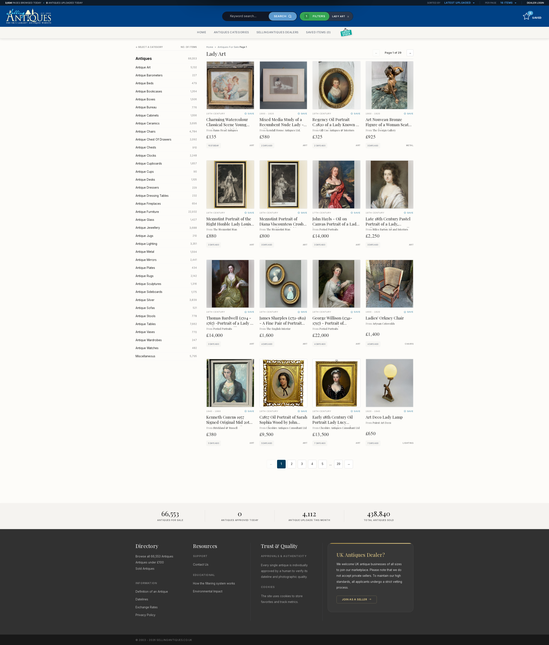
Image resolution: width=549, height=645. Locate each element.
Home (209, 46)
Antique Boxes (166, 99)
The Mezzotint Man (225, 229)
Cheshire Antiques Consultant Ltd (286, 428)
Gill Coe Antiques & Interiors (336, 130)
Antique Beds (166, 83)
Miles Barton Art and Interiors (390, 229)
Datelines (142, 599)
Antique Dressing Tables (166, 195)
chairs (409, 344)
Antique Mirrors (166, 260)
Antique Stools (166, 316)
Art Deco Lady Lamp (384, 417)
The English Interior (278, 328)
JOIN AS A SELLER (355, 599)
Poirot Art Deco (382, 422)
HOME (201, 32)
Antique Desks (166, 179)
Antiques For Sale (228, 46)
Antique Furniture (166, 211)
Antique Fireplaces (166, 203)
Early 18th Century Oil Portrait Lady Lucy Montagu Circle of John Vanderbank (333, 424)
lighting (408, 443)
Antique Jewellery (166, 227)
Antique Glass (166, 219)
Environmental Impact (207, 591)
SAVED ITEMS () (318, 32)
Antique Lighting (166, 243)
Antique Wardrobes (166, 340)
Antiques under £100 (150, 562)
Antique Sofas (166, 308)
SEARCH (280, 16)
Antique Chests (166, 147)
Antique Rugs (166, 276)
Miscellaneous (166, 356)
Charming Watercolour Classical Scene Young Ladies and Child (227, 124)
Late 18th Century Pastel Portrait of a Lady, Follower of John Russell (388, 224)
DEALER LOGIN (535, 2)
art (252, 145)
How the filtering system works (214, 583)
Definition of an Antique (152, 591)
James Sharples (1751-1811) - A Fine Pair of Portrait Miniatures (282, 323)
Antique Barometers (166, 75)
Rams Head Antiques (225, 130)
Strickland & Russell (225, 428)
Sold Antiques (145, 568)
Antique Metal (166, 251)
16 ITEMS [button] (507, 2)
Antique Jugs (166, 236)
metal (409, 145)
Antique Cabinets (166, 115)
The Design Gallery (384, 130)
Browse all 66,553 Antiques (154, 556)
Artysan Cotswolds (384, 323)
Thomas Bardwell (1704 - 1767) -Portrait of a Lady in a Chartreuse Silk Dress (230, 323)
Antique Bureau (166, 107)
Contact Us (200, 564)
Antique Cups (166, 171)
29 (338, 464)
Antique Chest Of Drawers (166, 139)
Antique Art (166, 67)
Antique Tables (166, 324)
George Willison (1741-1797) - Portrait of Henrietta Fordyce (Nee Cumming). (333, 325)
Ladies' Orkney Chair (385, 318)
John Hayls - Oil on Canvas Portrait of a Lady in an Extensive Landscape (335, 226)
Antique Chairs (166, 131)
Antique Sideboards (166, 292)
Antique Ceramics (166, 123)
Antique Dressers (166, 187)
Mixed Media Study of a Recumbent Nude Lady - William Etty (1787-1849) (281, 124)
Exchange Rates (147, 607)
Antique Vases (166, 332)
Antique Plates (166, 268)
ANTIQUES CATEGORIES (231, 32)
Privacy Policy (145, 615)
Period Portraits (328, 229)
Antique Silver (166, 300)
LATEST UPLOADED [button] (458, 2)
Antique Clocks (166, 155)
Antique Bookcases (166, 91)
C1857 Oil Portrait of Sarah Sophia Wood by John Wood (283, 422)
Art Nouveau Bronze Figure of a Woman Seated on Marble (389, 124)
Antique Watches (166, 348)
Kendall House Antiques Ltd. (283, 130)
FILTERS (315, 16)
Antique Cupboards (166, 163)
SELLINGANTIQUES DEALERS (277, 32)
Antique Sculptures (166, 284)
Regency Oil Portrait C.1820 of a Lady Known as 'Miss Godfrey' (336, 124)
